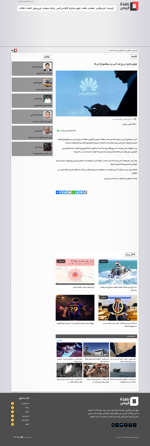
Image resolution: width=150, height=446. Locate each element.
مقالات (22, 8)
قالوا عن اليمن (62, 8)
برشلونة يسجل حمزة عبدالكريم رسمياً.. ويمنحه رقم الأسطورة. (75, 323)
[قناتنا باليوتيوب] (121, 425)
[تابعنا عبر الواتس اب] (130, 425)
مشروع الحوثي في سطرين (44, 89)
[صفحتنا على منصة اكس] (113, 425)
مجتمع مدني (25, 420)
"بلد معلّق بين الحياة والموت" (42, 153)
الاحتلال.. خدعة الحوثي (44, 73)
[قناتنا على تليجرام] (117, 425)
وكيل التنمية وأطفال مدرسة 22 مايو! (40, 137)
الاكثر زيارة (130, 255)
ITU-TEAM (17, 437)
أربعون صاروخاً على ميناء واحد (42, 121)
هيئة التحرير (26, 1)
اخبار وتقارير (101, 8)
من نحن (31, 1)
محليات (91, 8)
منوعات (46, 8)
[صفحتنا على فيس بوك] (126, 425)
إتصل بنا (20, 1)
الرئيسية (110, 8)
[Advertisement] (75, 29)
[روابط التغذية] (134, 425)
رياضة (52, 8)
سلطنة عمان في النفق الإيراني (43, 105)
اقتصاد (29, 8)
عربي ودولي (37, 8)
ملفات (84, 8)
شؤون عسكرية (74, 8)
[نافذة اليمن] (129, 6)
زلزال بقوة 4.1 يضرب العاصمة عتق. (83, 287)
